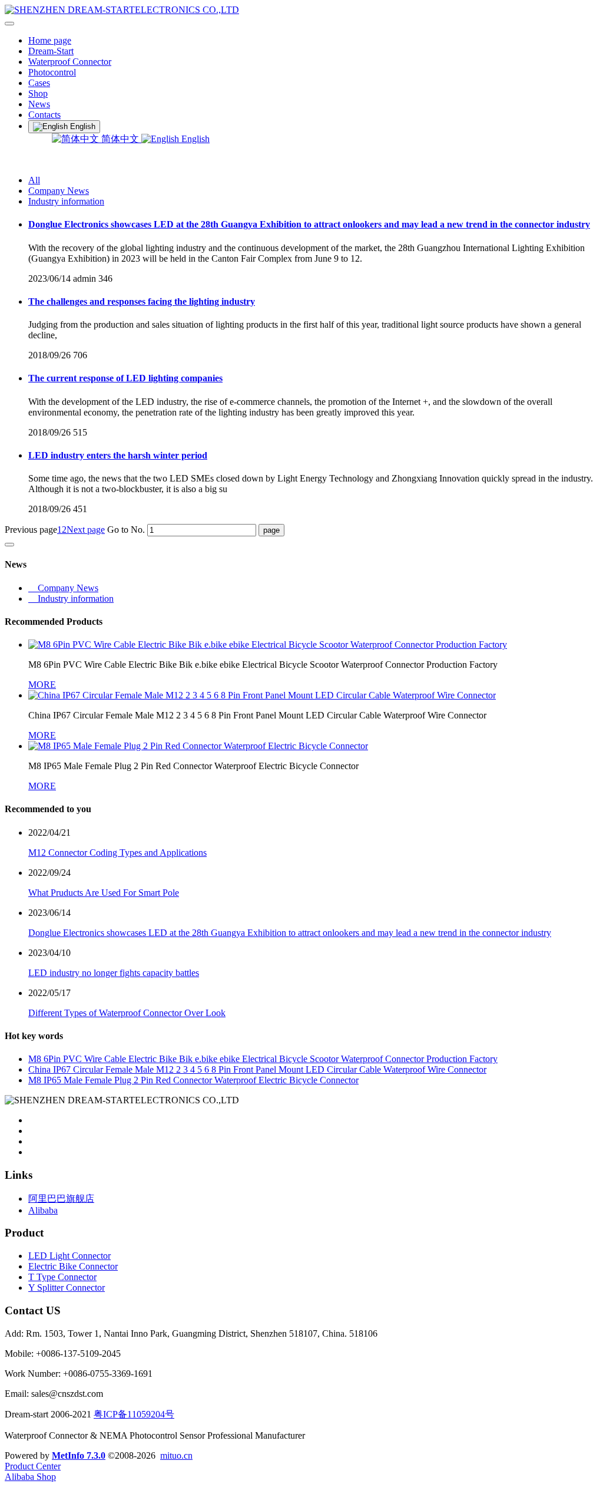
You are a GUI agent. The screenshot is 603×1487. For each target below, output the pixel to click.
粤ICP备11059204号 (134, 1414)
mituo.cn (176, 1455)
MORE (42, 685)
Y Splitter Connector (66, 1287)
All (34, 180)
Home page (49, 40)
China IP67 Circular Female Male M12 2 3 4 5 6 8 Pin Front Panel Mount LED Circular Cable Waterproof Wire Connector (257, 1069)
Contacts (44, 115)
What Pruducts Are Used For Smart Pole (103, 893)
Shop (38, 93)
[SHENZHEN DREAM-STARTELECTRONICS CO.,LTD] (301, 10)
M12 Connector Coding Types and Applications (117, 853)
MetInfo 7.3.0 (78, 1455)
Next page (86, 530)
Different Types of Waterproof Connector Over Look (127, 1013)
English (194, 139)
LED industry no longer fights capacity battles (113, 973)
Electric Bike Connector (73, 1266)
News (39, 104)
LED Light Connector (69, 1256)
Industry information (66, 201)
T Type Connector (62, 1277)
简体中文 (120, 139)
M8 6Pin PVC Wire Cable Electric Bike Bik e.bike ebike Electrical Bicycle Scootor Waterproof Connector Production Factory (263, 1059)
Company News (58, 191)
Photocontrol (52, 72)
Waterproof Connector (69, 62)
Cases (39, 83)
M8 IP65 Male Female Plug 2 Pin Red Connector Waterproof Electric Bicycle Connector (193, 1080)
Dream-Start (51, 51)
